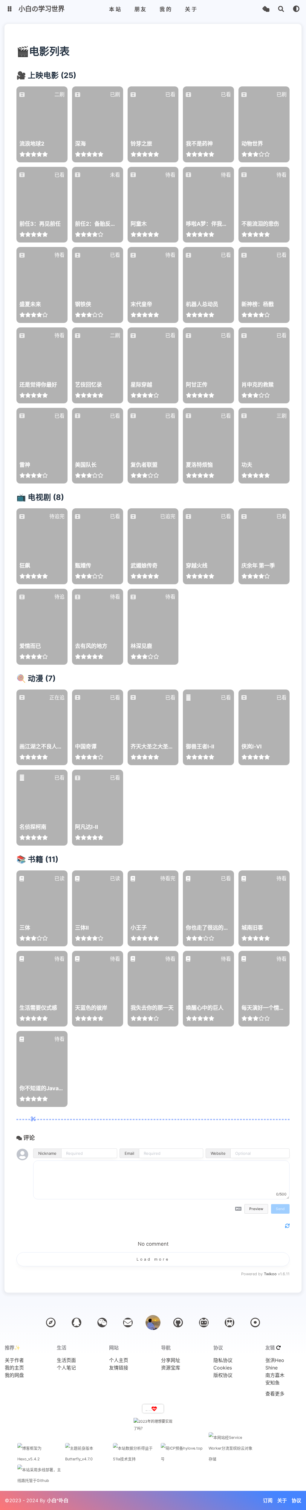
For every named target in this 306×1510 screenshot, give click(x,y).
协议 (296, 1500)
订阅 (268, 1500)
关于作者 (14, 1360)
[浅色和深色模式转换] (296, 9)
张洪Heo (274, 1360)
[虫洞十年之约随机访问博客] (255, 1322)
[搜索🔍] (281, 9)
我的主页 (14, 1368)
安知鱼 (272, 1383)
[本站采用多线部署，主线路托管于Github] (39, 1480)
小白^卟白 (57, 1500)
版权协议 (222, 1375)
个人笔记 (66, 1368)
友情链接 (118, 1368)
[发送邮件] (128, 1322)
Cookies (222, 1368)
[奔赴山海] (229, 1322)
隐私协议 (222, 1360)
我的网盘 (14, 1375)
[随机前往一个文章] (266, 9)
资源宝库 (170, 1368)
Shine (271, 1368)
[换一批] (278, 1347)
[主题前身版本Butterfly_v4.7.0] (87, 1459)
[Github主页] (178, 1322)
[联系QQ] (76, 1322)
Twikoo (270, 1274)
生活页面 (66, 1360)
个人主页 (118, 1360)
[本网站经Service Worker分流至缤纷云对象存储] (231, 1459)
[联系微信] (102, 1322)
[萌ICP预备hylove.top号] (183, 1459)
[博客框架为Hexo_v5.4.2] (39, 1459)
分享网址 (170, 1360)
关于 (282, 1500)
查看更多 (274, 1394)
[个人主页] (51, 1322)
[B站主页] (204, 1322)
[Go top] (153, 1322)
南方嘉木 (274, 1375)
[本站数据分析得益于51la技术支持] (135, 1459)
